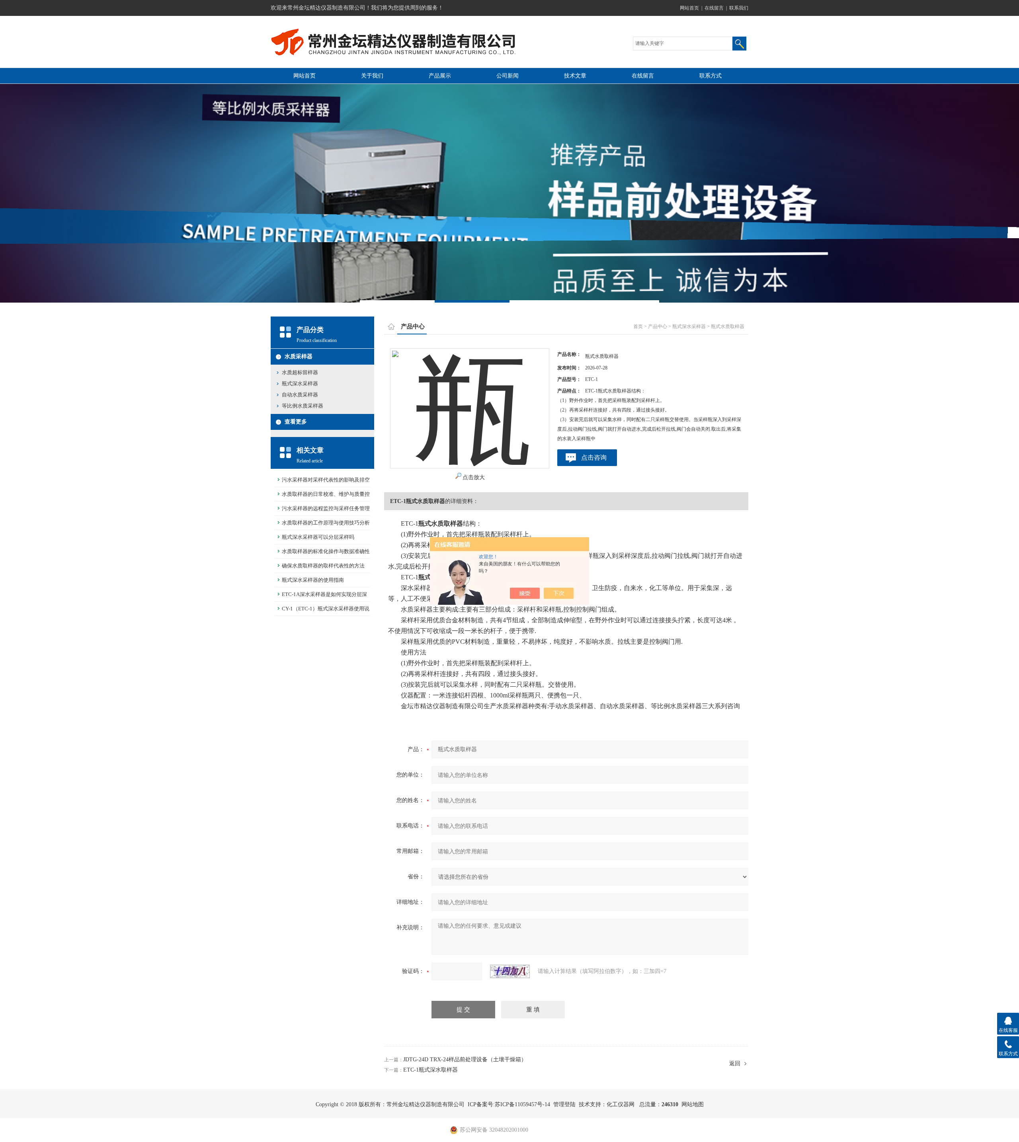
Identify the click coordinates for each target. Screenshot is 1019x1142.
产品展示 (440, 76)
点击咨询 (594, 457)
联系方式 (710, 76)
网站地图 (692, 1104)
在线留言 (714, 8)
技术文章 (575, 76)
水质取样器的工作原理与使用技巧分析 (326, 523)
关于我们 (372, 76)
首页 (638, 326)
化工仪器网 (620, 1104)
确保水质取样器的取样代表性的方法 (323, 566)
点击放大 (474, 477)
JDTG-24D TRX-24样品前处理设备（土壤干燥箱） (465, 1059)
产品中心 (657, 326)
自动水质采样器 (300, 395)
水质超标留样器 (300, 372)
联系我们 (738, 8)
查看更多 (296, 422)
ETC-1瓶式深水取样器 (430, 1070)
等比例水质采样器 (302, 406)
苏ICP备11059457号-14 (522, 1104)
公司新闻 (507, 76)
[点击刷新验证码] (510, 971)
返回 (734, 1063)
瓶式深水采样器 (300, 383)
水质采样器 (298, 356)
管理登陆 (564, 1104)
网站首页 (689, 8)
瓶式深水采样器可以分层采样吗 (318, 537)
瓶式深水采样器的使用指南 (313, 580)
